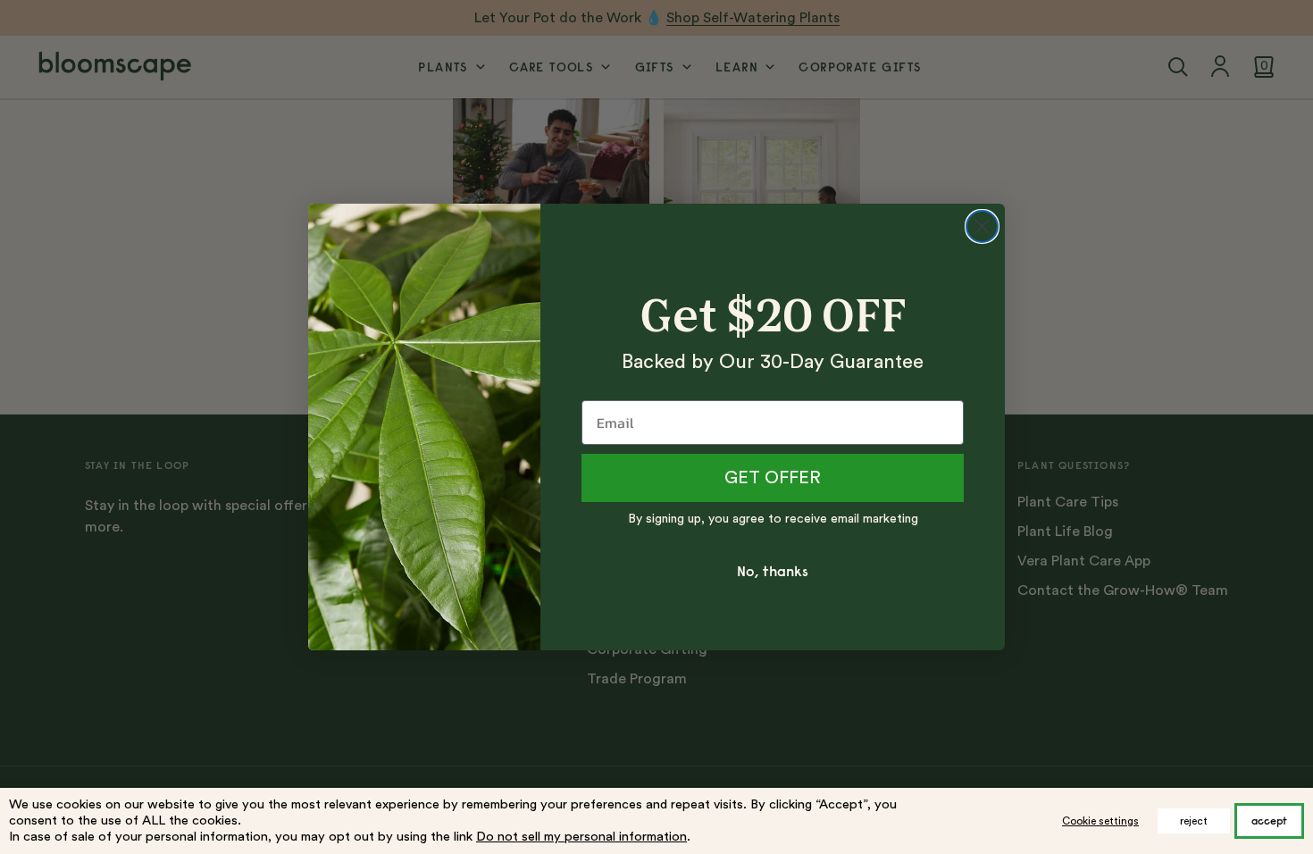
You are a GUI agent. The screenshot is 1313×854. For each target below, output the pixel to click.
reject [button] (1194, 821)
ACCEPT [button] (1269, 820)
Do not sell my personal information (581, 836)
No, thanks (772, 571)
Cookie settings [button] (1100, 821)
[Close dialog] (982, 226)
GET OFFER (772, 478)
